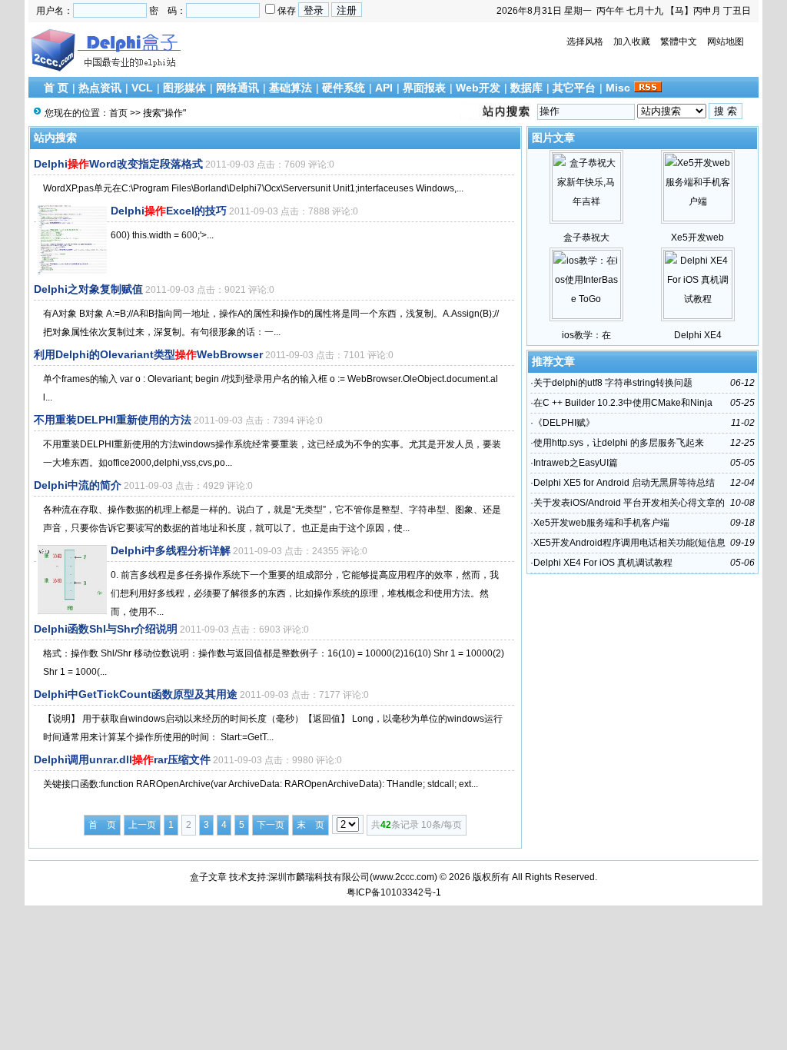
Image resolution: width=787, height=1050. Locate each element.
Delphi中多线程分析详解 (171, 550)
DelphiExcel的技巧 (169, 210)
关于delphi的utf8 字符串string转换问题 (612, 382)
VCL (142, 87)
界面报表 (424, 87)
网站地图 (725, 41)
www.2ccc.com (403, 877)
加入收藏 (631, 41)
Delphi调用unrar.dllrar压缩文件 (122, 759)
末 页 (310, 824)
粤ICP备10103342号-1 (394, 892)
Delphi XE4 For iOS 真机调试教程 (602, 562)
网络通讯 (237, 87)
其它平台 (574, 87)
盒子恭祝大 (586, 237)
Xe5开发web (697, 237)
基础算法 (290, 87)
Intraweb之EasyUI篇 (575, 462)
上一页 (142, 824)
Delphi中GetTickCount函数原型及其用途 (135, 694)
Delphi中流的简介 (77, 485)
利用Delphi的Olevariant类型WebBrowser (148, 354)
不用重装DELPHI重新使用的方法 (112, 420)
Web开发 (478, 87)
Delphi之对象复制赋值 (88, 289)
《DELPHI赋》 (564, 422)
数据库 (526, 87)
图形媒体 (184, 87)
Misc (618, 87)
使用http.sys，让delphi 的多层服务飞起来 (618, 442)
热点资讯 (99, 87)
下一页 (270, 824)
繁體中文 (678, 41)
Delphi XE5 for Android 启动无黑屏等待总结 (624, 482)
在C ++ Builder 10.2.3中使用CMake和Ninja (622, 402)
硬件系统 (343, 87)
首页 (118, 113)
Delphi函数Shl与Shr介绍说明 (106, 629)
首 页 (56, 87)
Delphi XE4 (698, 335)
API (384, 87)
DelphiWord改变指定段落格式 (118, 164)
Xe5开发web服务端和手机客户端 (601, 522)
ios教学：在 (586, 335)
